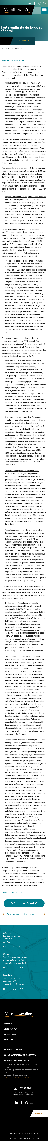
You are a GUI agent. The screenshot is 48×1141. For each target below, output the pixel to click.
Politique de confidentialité (16, 1060)
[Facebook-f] (34, 3)
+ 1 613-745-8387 (27, 1078)
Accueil (5, 41)
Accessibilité (9, 1024)
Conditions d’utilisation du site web (20, 1055)
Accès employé (10, 1029)
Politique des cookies (13, 1050)
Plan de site (9, 1040)
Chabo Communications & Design (28, 1138)
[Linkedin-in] (29, 3)
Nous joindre (10, 1034)
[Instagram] (39, 3)
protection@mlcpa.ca (11, 1078)
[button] (44, 10)
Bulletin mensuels (22, 41)
